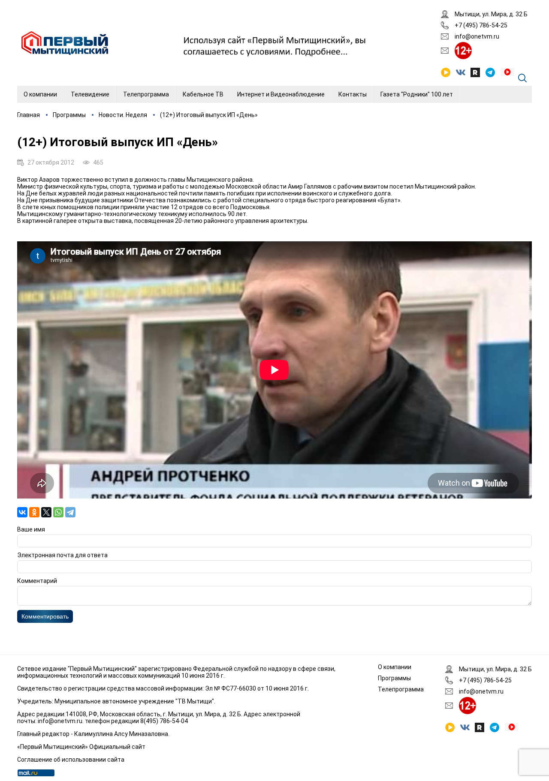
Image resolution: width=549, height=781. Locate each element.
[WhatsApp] (58, 512)
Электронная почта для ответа (62, 555)
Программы (69, 114)
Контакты (352, 94)
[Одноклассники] (34, 512)
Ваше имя (31, 529)
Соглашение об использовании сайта (70, 759)
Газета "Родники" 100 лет (416, 94)
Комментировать (45, 616)
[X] (46, 512)
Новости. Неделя (123, 114)
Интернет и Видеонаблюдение (281, 94)
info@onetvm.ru (477, 36)
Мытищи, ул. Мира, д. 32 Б (491, 14)
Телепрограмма (146, 94)
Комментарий (37, 580)
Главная (28, 114)
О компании (40, 94)
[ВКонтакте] (22, 512)
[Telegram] (70, 512)
